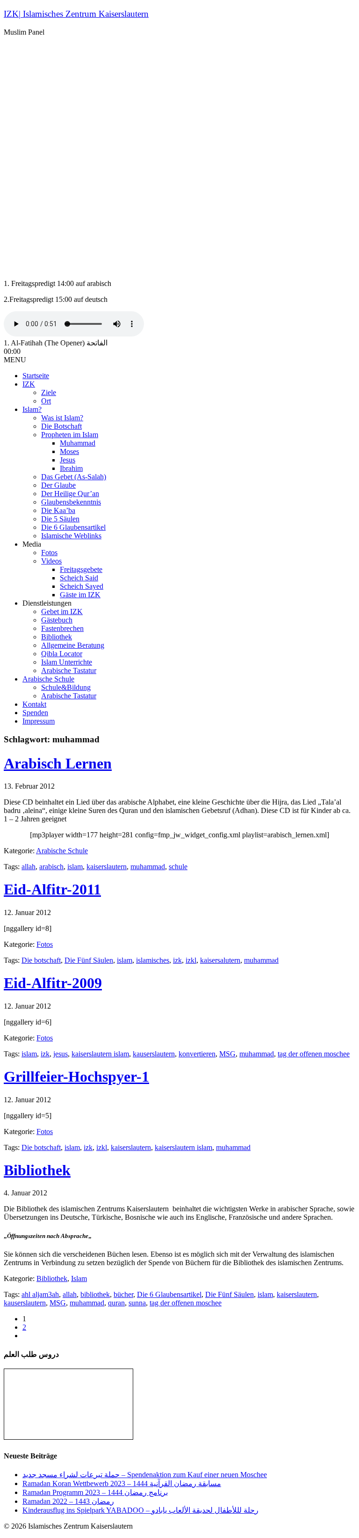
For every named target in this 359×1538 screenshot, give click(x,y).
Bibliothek (56, 637)
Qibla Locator (61, 654)
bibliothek (95, 1294)
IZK (28, 384)
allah (29, 867)
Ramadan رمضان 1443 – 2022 (68, 1501)
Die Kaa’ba (58, 510)
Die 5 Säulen (60, 519)
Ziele (48, 392)
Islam (79, 1278)
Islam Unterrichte (66, 662)
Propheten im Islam (69, 435)
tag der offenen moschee (314, 1054)
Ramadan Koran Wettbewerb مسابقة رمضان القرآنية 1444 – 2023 (121, 1483)
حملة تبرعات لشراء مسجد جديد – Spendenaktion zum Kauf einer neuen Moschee (144, 1475)
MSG (227, 1054)
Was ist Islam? (62, 418)
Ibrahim (71, 468)
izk (177, 960)
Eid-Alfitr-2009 (53, 982)
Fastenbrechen (62, 628)
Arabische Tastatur (68, 670)
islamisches (152, 960)
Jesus (67, 460)
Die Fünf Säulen (89, 960)
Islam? (32, 409)
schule (178, 867)
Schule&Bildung (66, 687)
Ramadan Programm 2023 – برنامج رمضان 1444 (95, 1492)
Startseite (35, 376)
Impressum (38, 721)
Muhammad (77, 443)
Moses (69, 451)
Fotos (49, 553)
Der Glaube (58, 485)
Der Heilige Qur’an (70, 494)
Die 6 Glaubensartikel (73, 527)
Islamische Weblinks (71, 536)
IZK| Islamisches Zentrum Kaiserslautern (76, 14)
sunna (137, 1303)
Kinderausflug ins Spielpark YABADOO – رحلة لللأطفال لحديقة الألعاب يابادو (140, 1510)
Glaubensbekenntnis (71, 502)
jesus (60, 1054)
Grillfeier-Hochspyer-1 (76, 1076)
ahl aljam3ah (40, 1294)
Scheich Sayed (81, 586)
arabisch (51, 867)
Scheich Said (79, 578)
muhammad (147, 867)
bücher (123, 1294)
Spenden (35, 713)
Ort (46, 401)
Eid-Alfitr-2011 (52, 889)
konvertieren (197, 1054)
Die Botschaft (61, 426)
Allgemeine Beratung (72, 645)
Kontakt (34, 704)
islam (75, 867)
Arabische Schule (48, 679)
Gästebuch (56, 620)
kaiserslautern (106, 867)
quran (116, 1303)
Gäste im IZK (80, 595)
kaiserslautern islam (100, 1054)
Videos (51, 561)
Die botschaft (41, 960)
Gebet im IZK (62, 611)
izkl (191, 960)
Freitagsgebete (81, 569)
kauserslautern (154, 1054)
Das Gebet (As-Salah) (73, 477)
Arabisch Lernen (58, 763)
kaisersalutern (220, 960)
